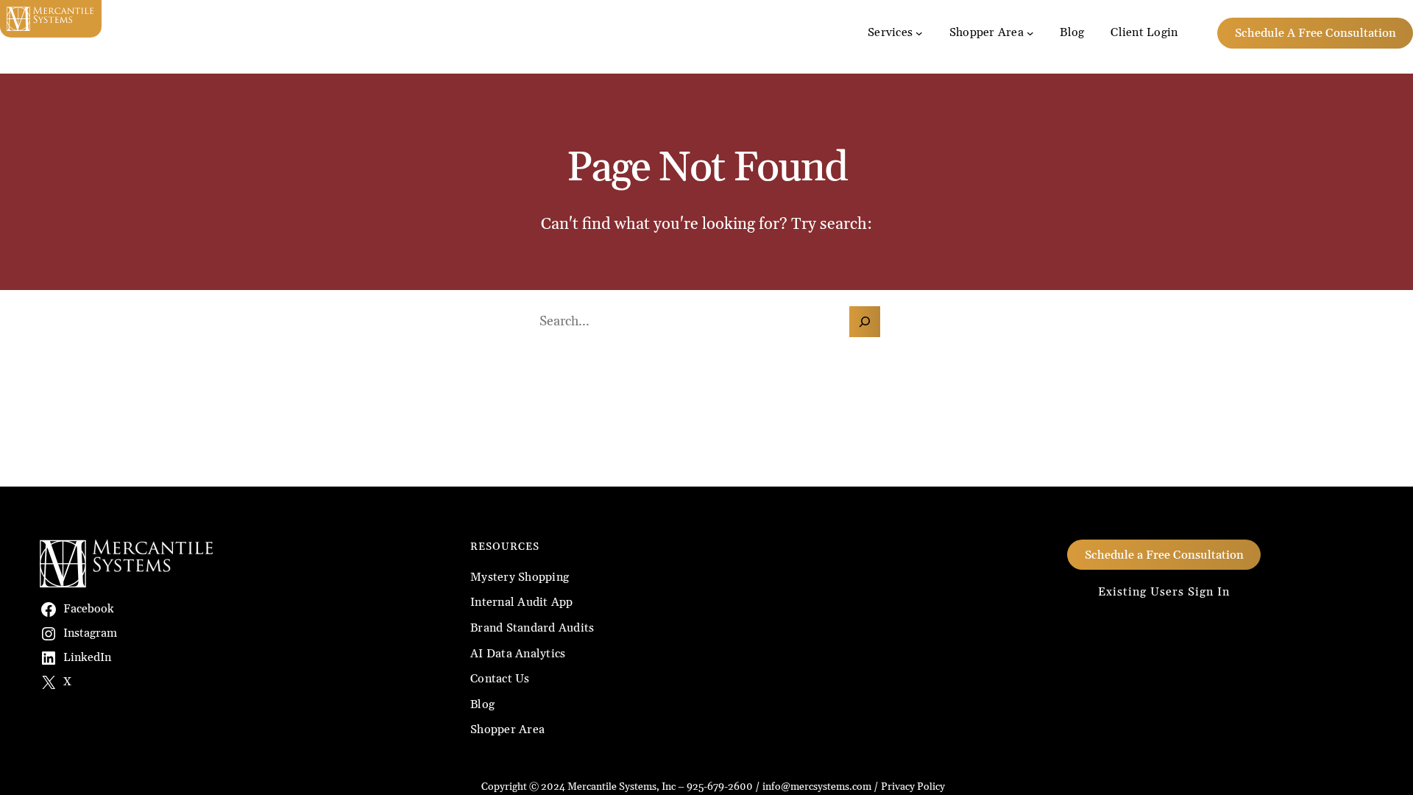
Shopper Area (986, 32)
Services (890, 32)
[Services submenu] (919, 33)
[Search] (864, 321)
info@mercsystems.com (816, 787)
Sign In (1209, 591)
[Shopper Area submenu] (1030, 33)
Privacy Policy (913, 787)
